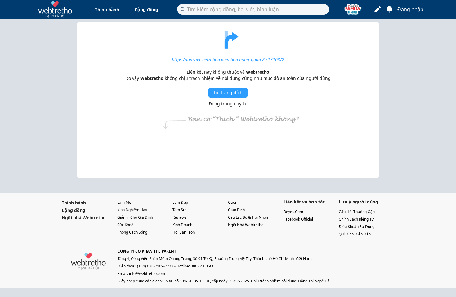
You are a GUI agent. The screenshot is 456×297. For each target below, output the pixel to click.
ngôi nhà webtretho (245, 224)
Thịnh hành (107, 9)
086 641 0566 (202, 266)
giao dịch (236, 209)
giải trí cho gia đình (135, 217)
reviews (179, 217)
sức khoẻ (125, 224)
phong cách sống (132, 232)
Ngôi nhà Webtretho (84, 218)
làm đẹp (180, 202)
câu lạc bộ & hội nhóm (248, 217)
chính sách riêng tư (356, 219)
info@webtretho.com (147, 273)
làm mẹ (124, 202)
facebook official (298, 219)
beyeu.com (293, 211)
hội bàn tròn (183, 232)
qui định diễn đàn (355, 234)
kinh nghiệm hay (132, 209)
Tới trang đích (228, 92)
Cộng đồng (146, 9)
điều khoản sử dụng (356, 226)
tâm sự (179, 209)
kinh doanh (182, 224)
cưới (232, 202)
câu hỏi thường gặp (357, 211)
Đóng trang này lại (228, 104)
